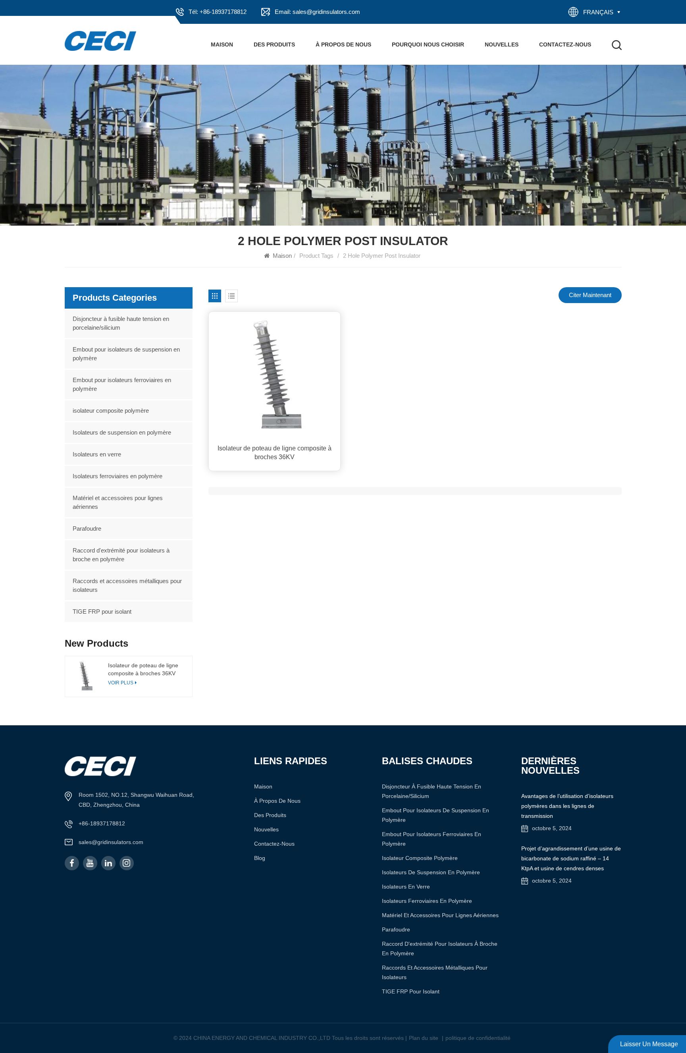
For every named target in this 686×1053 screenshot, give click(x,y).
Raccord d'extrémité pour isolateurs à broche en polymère (121, 554)
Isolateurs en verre (97, 454)
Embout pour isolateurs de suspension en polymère (126, 353)
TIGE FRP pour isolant (102, 611)
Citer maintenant (590, 295)
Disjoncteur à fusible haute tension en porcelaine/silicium (121, 323)
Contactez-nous (565, 44)
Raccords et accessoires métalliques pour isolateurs (127, 585)
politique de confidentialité (478, 1038)
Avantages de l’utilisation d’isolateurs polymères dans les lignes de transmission (567, 806)
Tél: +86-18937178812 (218, 11)
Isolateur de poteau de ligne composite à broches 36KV (274, 452)
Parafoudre (87, 528)
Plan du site (423, 1038)
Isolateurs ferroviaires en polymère (117, 476)
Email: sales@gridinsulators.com (317, 11)
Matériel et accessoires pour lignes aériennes (118, 502)
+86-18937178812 (102, 823)
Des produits (274, 44)
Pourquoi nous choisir (428, 44)
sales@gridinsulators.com (111, 842)
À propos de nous (343, 44)
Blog (259, 858)
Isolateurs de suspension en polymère (122, 432)
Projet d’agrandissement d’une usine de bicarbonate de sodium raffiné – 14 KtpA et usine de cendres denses (571, 858)
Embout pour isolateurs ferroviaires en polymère (122, 384)
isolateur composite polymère (111, 410)
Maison (222, 44)
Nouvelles (501, 44)
